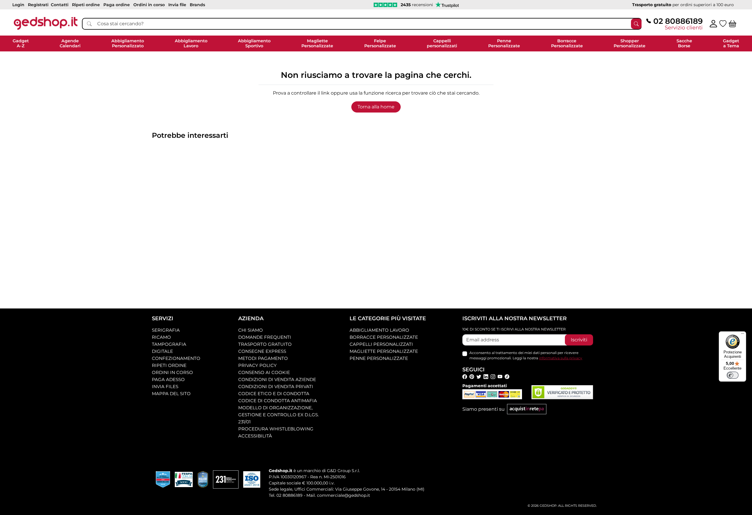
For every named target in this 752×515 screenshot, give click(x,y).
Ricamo (161, 337)
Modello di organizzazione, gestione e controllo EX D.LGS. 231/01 (278, 415)
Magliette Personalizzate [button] (317, 43)
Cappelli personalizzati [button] (442, 43)
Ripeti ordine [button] (86, 4)
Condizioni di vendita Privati (275, 386)
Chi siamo (250, 330)
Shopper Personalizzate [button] (629, 43)
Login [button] (18, 4)
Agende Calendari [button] (70, 43)
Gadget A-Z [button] (21, 43)
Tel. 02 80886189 (286, 495)
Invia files (165, 386)
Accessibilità (255, 436)
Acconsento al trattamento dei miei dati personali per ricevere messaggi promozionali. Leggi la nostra (525, 355)
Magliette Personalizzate (384, 351)
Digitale (162, 351)
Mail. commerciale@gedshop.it (338, 495)
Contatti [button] (59, 4)
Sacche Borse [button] (684, 43)
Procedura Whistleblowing (275, 429)
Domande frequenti (264, 337)
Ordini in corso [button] (149, 4)
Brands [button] (197, 4)
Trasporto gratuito (265, 344)
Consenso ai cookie (264, 372)
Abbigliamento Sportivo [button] (254, 43)
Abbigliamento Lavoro (379, 330)
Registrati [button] (38, 4)
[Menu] (742, 334)
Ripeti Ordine (169, 365)
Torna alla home (376, 107)
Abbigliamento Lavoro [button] (191, 43)
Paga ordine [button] (116, 4)
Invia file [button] (177, 4)
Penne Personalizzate (379, 358)
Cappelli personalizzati (381, 344)
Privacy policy (257, 365)
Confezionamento (176, 358)
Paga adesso (168, 379)
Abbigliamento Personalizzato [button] (127, 43)
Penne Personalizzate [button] (504, 43)
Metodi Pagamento (263, 358)
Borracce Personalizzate (384, 337)
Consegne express (262, 351)
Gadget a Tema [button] (731, 43)
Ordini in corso (172, 372)
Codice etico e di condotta (273, 393)
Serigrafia (166, 330)
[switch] (732, 375)
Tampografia (169, 344)
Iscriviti (579, 340)
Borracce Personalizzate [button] (567, 43)
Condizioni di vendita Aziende (277, 379)
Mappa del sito (171, 393)
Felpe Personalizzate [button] (380, 43)
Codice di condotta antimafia (277, 400)
